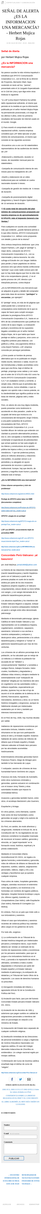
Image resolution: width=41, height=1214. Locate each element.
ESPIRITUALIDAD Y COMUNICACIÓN (20, 2)
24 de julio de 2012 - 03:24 (17, 43)
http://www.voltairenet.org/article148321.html (17, 494)
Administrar (34, 1204)
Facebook (12, 1079)
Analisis (31, 43)
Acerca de (7, 1204)
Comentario (8, 1142)
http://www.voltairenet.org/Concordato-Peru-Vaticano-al (19, 1072)
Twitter (20, 1079)
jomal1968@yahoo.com (27, 565)
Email (29, 1079)
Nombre (7, 1125)
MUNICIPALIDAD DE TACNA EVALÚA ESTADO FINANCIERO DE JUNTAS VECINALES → (31, 1179)
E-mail (12, 1133)
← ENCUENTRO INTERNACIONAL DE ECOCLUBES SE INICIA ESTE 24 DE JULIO (11, 1179)
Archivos (20, 1204)
